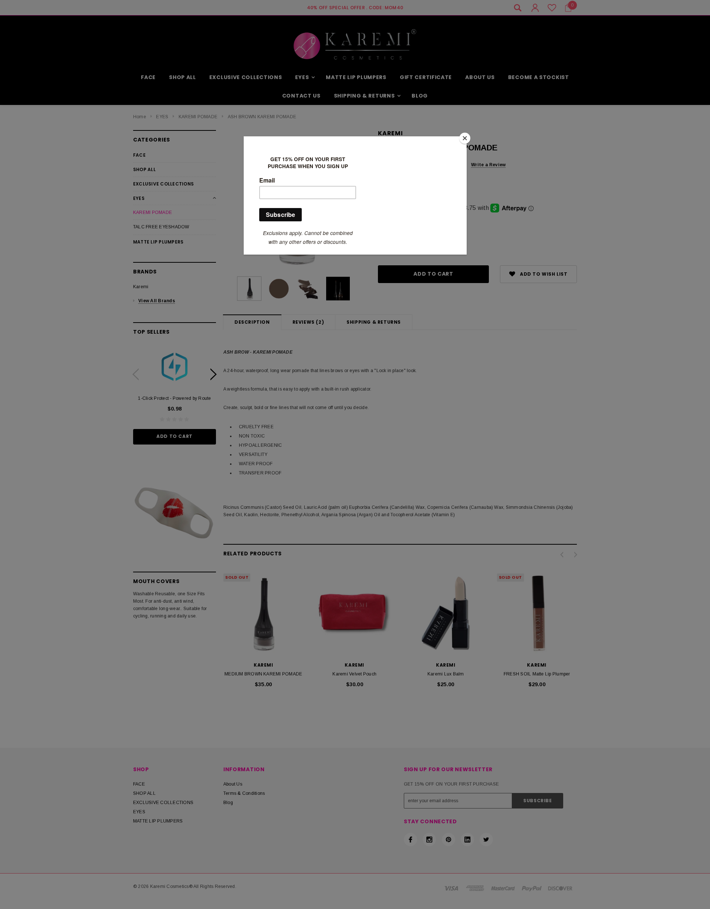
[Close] (464, 138)
